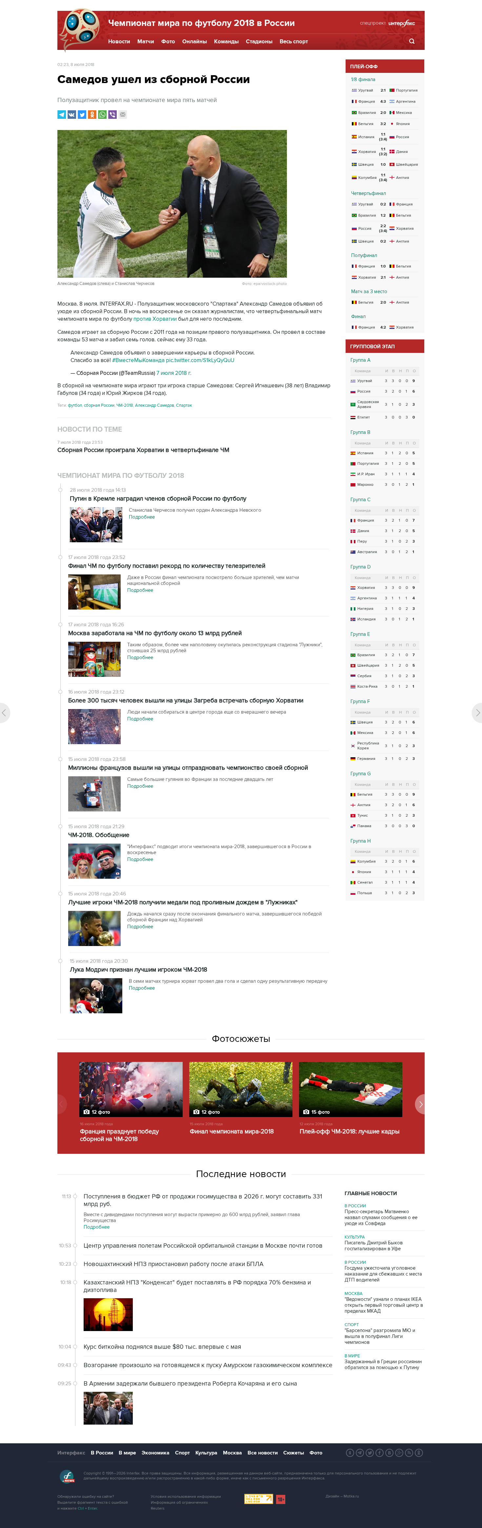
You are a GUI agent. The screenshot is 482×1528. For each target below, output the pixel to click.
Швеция (365, 722)
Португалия (368, 463)
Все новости (263, 1453)
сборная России (99, 405)
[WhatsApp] (102, 114)
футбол (75, 405)
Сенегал (365, 882)
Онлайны (194, 41)
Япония (364, 872)
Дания (363, 530)
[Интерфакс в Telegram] (360, 1453)
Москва (354, 1293)
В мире (352, 1356)
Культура (355, 1237)
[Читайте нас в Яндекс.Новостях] (350, 1453)
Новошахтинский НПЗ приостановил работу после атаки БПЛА (174, 1264)
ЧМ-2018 (124, 405)
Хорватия (366, 587)
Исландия (366, 619)
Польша (364, 893)
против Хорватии (155, 319)
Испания (365, 453)
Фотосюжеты (241, 1039)
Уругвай (364, 380)
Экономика (156, 1453)
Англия (364, 805)
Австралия (367, 551)
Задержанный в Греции (383, 1364)
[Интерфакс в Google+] (399, 1453)
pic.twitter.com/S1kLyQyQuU (200, 360)
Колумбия (366, 861)
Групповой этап (372, 347)
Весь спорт (294, 41)
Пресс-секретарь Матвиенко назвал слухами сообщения (381, 1217)
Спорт (352, 1324)
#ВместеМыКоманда (138, 360)
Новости (119, 41)
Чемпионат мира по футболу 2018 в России (201, 23)
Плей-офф (364, 67)
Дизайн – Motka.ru (342, 1496)
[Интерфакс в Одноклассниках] (419, 1453)
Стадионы (259, 41)
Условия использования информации (186, 1496)
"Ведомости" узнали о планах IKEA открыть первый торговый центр (384, 1305)
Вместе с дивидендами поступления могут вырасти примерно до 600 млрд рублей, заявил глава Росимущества (192, 1217)
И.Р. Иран (366, 474)
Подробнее (97, 1227)
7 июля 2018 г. (173, 373)
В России (355, 1206)
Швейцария (368, 665)
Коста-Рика (367, 686)
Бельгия (364, 794)
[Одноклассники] (92, 114)
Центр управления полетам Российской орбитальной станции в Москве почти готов (203, 1246)
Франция (365, 520)
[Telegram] (61, 114)
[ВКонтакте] (72, 114)
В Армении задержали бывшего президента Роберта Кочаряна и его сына (190, 1384)
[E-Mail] (122, 114)
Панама (364, 826)
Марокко (365, 484)
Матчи (145, 41)
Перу (362, 541)
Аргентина (367, 598)
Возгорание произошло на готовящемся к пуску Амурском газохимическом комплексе (208, 1365)
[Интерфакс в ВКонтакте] (389, 1453)
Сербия (364, 676)
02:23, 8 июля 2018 (75, 64)
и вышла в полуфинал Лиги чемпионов (380, 1336)
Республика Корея (368, 746)
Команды (226, 41)
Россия (364, 391)
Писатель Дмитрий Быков (374, 1246)
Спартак (184, 405)
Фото (168, 41)
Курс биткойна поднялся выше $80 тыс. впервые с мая (162, 1347)
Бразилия (366, 655)
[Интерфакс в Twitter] (370, 1453)
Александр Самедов (154, 405)
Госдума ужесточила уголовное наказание (383, 1274)
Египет (363, 417)
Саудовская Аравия (368, 404)
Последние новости (241, 1174)
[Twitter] (82, 114)
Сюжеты (293, 1453)
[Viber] (112, 114)
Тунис (362, 815)
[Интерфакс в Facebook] (379, 1453)
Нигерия (365, 608)
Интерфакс (71, 1453)
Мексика (365, 732)
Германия (366, 758)
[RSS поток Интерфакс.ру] (409, 1453)
